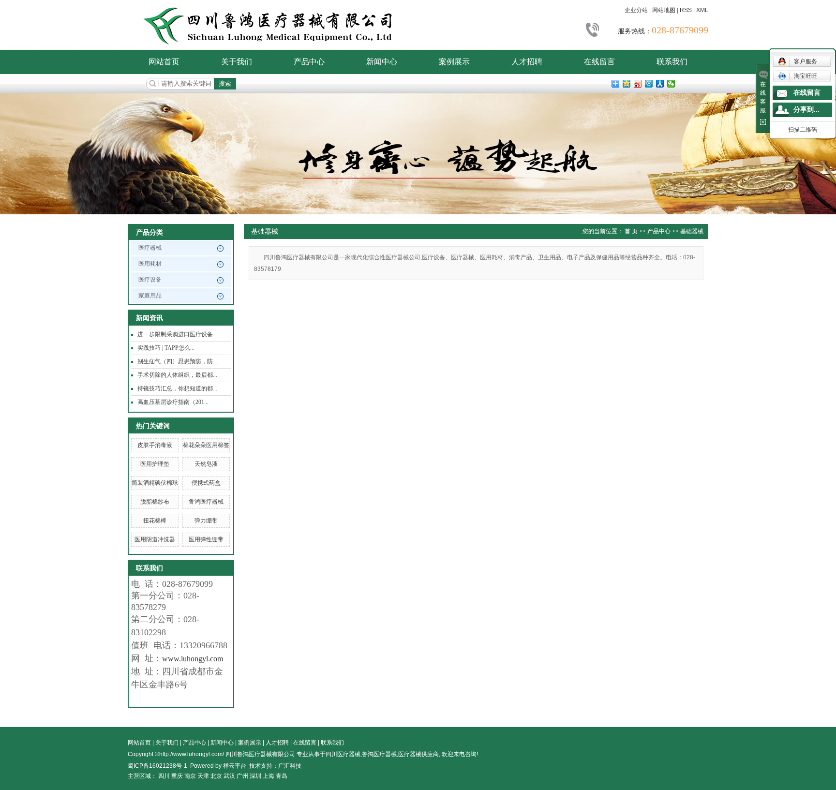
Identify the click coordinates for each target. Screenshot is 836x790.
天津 (203, 776)
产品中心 (309, 62)
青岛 (281, 776)
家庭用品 (150, 295)
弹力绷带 (206, 520)
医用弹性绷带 (206, 539)
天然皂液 (206, 464)
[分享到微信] (671, 84)
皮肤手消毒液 (154, 445)
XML (702, 10)
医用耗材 (150, 263)
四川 (164, 776)
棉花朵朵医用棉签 (206, 445)
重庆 (177, 776)
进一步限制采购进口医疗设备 (175, 334)
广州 (242, 776)
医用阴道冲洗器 (154, 539)
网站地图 (663, 10)
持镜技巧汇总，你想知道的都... (177, 388)
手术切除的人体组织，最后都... (177, 375)
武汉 (229, 776)
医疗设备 (150, 279)
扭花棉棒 (154, 520)
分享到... (806, 109)
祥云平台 (234, 765)
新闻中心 (381, 62)
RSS (686, 10)
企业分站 (636, 10)
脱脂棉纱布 (154, 501)
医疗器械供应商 (418, 754)
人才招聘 (526, 62)
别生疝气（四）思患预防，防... (177, 361)
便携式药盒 (206, 482)
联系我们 (672, 62)
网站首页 (164, 62)
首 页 (631, 231)
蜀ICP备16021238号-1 (157, 765)
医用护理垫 (154, 464)
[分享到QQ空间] (627, 84)
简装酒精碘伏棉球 (155, 482)
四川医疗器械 (343, 754)
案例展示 (454, 62)
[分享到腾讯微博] (649, 84)
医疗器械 (150, 247)
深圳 (255, 776)
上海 (268, 776)
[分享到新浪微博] (638, 84)
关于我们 (236, 62)
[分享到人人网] (660, 84)
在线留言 (599, 62)
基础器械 (691, 231)
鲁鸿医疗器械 (206, 501)
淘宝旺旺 (805, 76)
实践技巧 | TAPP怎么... (165, 347)
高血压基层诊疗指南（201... (173, 402)
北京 (216, 776)
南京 (190, 776)
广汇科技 (289, 765)
